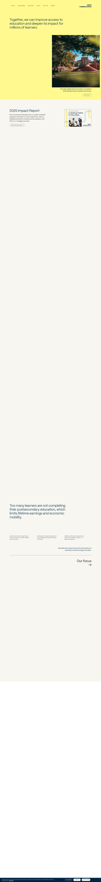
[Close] (99, 880)
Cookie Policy (11, 880)
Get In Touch (45, 5)
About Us (38, 5)
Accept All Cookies (86, 879)
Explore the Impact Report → (17, 125)
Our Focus (13, 5)
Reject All (77, 879)
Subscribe (53, 5)
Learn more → (87, 94)
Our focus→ (84, 563)
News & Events (31, 5)
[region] (50, 880)
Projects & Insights (21, 5)
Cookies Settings (68, 879)
